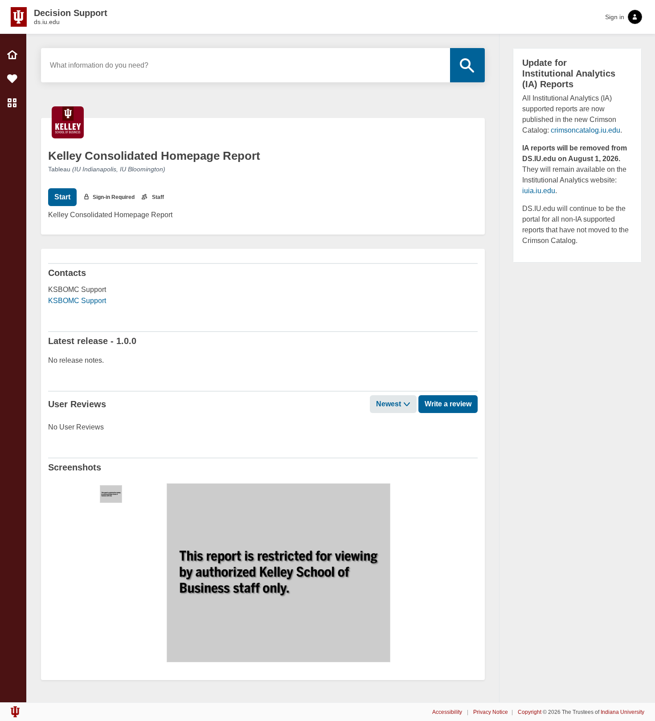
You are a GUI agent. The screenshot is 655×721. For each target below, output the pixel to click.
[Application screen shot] (111, 494)
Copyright (529, 712)
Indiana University (622, 712)
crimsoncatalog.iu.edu (585, 130)
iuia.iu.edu (538, 190)
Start (62, 197)
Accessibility (447, 712)
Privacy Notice (490, 712)
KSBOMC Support (77, 300)
